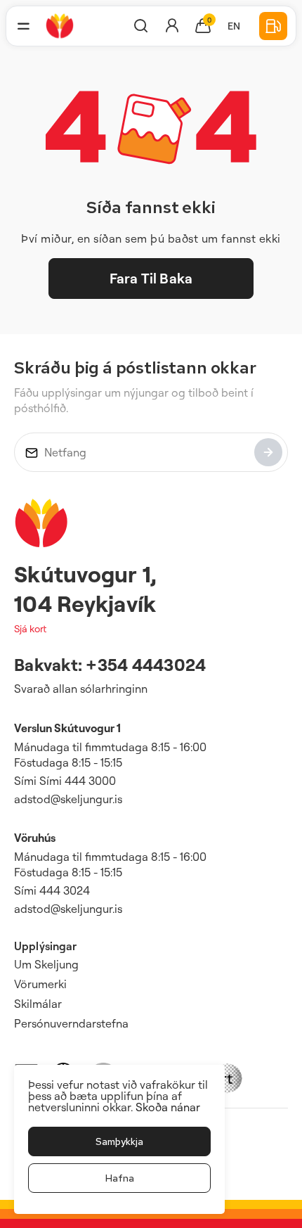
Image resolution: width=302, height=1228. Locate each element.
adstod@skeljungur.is (68, 799)
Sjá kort (30, 628)
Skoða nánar (168, 1107)
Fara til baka (151, 278)
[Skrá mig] (268, 452)
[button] (23, 26)
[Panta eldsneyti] (273, 26)
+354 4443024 (146, 664)
